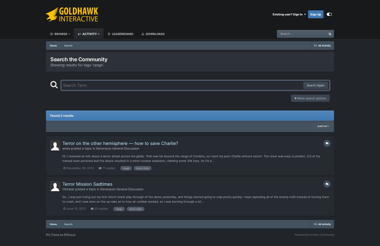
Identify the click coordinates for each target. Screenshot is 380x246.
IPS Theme (52, 234)
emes (66, 148)
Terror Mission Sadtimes (87, 184)
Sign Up (315, 14)
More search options (311, 98)
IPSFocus (69, 234)
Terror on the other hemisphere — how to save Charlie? (120, 143)
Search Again (316, 85)
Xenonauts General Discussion (117, 148)
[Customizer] (329, 14)
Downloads (155, 34)
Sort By (323, 126)
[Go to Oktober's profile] (55, 186)
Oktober (68, 189)
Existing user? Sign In (288, 14)
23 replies (101, 208)
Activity (89, 34)
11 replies (108, 168)
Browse (60, 34)
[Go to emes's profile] (55, 145)
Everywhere (312, 33)
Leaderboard (122, 34)
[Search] (330, 34)
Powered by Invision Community (314, 234)
